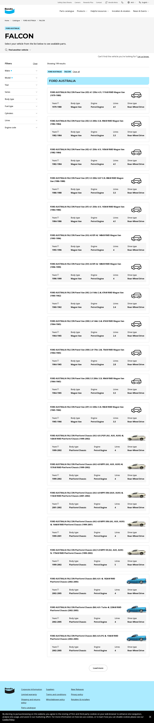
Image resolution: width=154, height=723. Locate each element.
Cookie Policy (8, 719)
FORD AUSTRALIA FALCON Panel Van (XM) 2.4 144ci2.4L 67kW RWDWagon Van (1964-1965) (87, 323)
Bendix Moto (113, 2)
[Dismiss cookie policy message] (150, 716)
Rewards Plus (88, 2)
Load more (98, 668)
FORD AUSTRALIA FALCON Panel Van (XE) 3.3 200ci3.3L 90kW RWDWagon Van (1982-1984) (86, 122)
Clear (35, 63)
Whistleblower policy (55, 699)
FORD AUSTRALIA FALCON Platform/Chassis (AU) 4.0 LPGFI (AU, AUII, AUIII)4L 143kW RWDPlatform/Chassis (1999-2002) (87, 437)
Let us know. (143, 56)
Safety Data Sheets (65, 2)
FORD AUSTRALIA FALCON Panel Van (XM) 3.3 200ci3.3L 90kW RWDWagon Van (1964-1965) (87, 380)
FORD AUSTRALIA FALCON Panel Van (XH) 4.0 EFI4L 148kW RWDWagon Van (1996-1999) (85, 265)
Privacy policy (77, 694)
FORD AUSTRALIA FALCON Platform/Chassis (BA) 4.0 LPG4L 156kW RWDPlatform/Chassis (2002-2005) (84, 637)
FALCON (67, 72)
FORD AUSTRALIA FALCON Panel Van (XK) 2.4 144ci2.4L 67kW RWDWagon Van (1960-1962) (87, 294)
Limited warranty (29, 694)
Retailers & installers (80, 699)
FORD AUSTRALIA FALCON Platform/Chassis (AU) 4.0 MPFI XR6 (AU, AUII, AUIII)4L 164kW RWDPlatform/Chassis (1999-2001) (87, 523)
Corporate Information (31, 689)
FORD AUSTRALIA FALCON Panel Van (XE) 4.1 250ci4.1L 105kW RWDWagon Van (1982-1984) (87, 151)
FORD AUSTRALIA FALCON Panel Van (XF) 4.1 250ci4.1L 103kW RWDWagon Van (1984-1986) (87, 208)
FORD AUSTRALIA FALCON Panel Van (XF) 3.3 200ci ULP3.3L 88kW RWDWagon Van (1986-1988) (86, 180)
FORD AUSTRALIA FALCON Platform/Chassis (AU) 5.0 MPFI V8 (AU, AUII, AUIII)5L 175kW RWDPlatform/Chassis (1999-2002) (86, 551)
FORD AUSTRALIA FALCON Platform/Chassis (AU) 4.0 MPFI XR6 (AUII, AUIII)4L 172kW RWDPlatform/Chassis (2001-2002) (86, 494)
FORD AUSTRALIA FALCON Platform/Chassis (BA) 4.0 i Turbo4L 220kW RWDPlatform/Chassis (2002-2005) (85, 609)
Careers (77, 2)
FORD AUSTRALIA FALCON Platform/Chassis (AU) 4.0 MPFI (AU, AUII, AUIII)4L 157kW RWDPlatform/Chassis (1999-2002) (86, 466)
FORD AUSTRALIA (29, 20)
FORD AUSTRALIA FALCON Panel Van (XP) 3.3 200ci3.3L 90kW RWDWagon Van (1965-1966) (87, 408)
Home (7, 20)
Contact (99, 2)
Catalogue (16, 20)
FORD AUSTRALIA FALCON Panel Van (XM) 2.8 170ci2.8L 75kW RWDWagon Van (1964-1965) (87, 351)
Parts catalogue (28, 707)
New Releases (77, 689)
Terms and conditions (56, 694)
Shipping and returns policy (30, 701)
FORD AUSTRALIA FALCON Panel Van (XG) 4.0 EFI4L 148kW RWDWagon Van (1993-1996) (85, 237)
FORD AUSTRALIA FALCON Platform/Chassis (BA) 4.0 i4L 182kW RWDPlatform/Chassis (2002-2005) (82, 580)
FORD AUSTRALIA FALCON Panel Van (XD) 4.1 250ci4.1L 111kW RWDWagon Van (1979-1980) (87, 94)
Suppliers (50, 689)
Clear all (76, 71)
